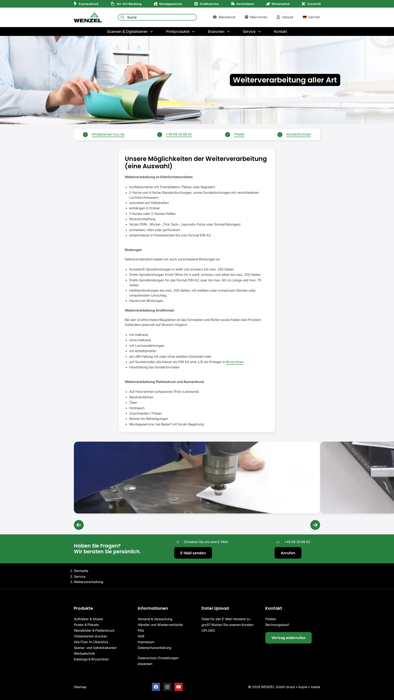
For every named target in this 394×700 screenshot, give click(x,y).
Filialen (239, 134)
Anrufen (288, 553)
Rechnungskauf (277, 624)
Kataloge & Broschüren (91, 659)
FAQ (141, 630)
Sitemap (80, 687)
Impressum (146, 642)
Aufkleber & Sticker (88, 619)
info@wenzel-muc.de (108, 134)
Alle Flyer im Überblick (91, 642)
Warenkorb (227, 17)
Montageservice (170, 4)
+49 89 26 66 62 (179, 134)
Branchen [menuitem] (216, 31)
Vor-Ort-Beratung (129, 4)
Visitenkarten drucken (90, 636)
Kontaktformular (298, 134)
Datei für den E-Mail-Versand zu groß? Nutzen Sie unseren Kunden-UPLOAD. (228, 624)
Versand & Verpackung (155, 619)
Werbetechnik (84, 653)
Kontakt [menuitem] (280, 31)
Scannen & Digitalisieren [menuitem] (127, 31)
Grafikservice (209, 4)
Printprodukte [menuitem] (177, 31)
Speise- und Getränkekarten (95, 647)
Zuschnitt (314, 4)
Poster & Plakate (86, 624)
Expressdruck (88, 4)
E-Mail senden (193, 553)
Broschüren (235, 362)
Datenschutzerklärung (154, 647)
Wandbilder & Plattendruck (94, 630)
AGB (141, 636)
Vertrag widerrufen (288, 638)
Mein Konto (258, 17)
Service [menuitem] (249, 31)
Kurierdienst (245, 4)
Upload (287, 17)
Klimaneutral (281, 4)
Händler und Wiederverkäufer (160, 624)
